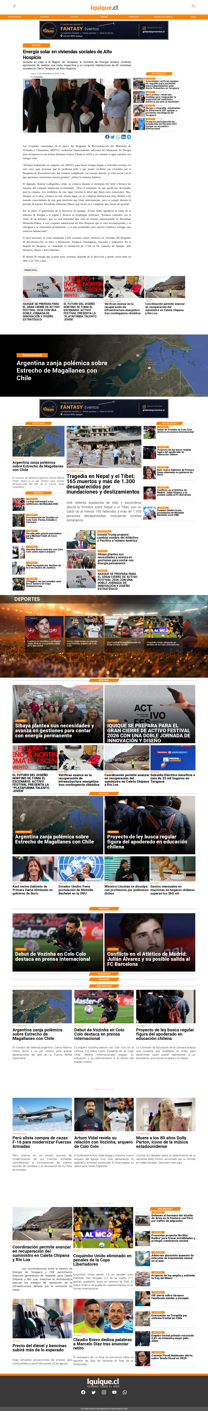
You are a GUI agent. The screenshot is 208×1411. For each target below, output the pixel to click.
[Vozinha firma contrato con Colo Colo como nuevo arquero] (19, 552)
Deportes (34, 618)
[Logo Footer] (102, 1387)
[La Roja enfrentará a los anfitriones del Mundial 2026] (19, 504)
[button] (31, 270)
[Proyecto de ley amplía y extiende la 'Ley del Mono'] (142, 1278)
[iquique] (104, 14)
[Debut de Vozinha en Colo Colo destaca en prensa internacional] (149, 432)
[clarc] (19, 536)
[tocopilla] (142, 1318)
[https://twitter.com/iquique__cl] (93, 1394)
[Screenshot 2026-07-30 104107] (139, 124)
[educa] (149, 452)
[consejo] (142, 1358)
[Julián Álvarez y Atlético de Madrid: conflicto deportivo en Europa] (149, 493)
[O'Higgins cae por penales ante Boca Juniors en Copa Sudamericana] (19, 584)
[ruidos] (142, 1238)
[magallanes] (39, 456)
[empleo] (142, 1338)
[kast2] (149, 472)
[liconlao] (127, 881)
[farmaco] (142, 1298)
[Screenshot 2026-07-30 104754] (139, 111)
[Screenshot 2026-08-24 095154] (42, 1240)
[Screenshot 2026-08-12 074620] (139, 84)
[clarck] (19, 568)
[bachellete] (149, 513)
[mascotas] (172, 881)
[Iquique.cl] (15, 7)
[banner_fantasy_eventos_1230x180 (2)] (103, 39)
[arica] (142, 1218)
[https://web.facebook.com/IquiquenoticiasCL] (83, 1394)
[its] (142, 1258)
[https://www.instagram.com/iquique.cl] (104, 1394)
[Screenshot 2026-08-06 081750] (139, 97)
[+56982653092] (125, 1394)
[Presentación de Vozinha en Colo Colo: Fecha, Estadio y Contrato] (19, 520)
